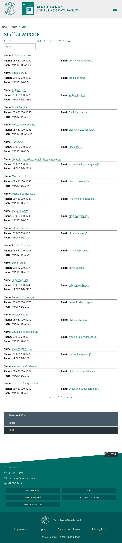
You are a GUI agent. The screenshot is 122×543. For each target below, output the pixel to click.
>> (70, 397)
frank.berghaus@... (79, 112)
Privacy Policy (100, 529)
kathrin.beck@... (78, 95)
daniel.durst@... (77, 267)
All (69, 41)
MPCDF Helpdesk (33, 497)
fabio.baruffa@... (78, 77)
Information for (15, 467)
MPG (89, 490)
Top (113, 454)
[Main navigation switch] (115, 9)
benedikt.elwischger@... (82, 302)
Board (12, 422)
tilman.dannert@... (79, 233)
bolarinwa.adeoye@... (81, 60)
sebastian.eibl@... (79, 285)
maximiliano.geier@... (81, 354)
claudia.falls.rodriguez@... (83, 336)
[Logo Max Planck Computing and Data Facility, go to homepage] (55, 8)
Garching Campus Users (21, 478)
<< (50, 397)
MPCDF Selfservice (33, 504)
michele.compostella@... (82, 198)
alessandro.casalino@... (82, 129)
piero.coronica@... (79, 216)
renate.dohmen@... (79, 250)
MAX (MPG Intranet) (89, 497)
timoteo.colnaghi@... (80, 181)
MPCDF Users (15, 472)
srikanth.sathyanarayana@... (85, 164)
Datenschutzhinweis (69, 529)
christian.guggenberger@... (84, 388)
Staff (11, 430)
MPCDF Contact (33, 490)
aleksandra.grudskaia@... (83, 371)
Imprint (42, 529)
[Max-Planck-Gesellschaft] (47, 520)
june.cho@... (76, 146)
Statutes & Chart (18, 415)
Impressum (20, 529)
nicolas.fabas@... (78, 319)
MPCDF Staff (15, 483)
